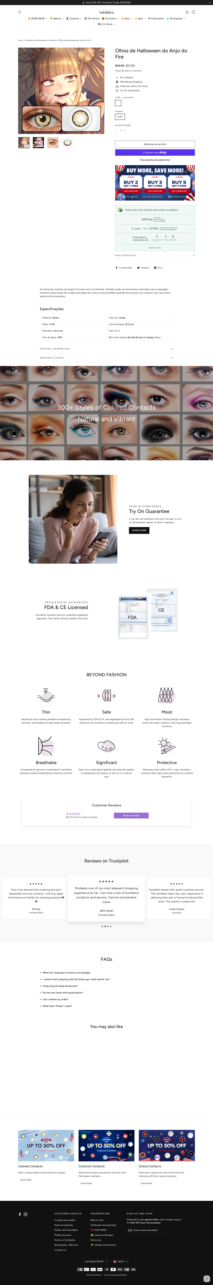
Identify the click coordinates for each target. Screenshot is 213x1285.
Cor (124, 97)
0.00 (119, 116)
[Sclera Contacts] (167, 1145)
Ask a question (125, 255)
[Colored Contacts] (46, 1145)
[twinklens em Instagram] (25, 1214)
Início (20, 40)
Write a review (131, 815)
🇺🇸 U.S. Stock (105, 24)
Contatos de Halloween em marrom (41, 40)
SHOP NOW (25, 1180)
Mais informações (155, 248)
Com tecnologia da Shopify (115, 1275)
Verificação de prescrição (103, 1225)
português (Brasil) (94, 1261)
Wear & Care (97, 1220)
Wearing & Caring (52, 358)
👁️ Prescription (156, 18)
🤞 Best (139, 18)
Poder (119, 111)
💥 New (125, 18)
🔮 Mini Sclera (91, 18)
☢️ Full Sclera (109, 18)
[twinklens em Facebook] (20, 1214)
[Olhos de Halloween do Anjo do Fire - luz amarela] (20, 1093)
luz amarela (118, 103)
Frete (117, 71)
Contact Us (60, 1250)
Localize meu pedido (64, 1220)
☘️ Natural (55, 18)
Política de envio (62, 1235)
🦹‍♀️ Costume (73, 18)
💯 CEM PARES (98, 1230)
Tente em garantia (63, 1225)
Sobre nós (96, 1240)
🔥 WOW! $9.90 (36, 18)
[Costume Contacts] (107, 1145)
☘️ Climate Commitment (103, 1245)
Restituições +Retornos (66, 1245)
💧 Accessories (174, 18)
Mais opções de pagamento (155, 159)
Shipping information (55, 349)
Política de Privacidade (66, 1230)
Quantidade (123, 125)
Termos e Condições (64, 1240)
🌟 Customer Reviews (102, 1235)
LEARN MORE (139, 530)
